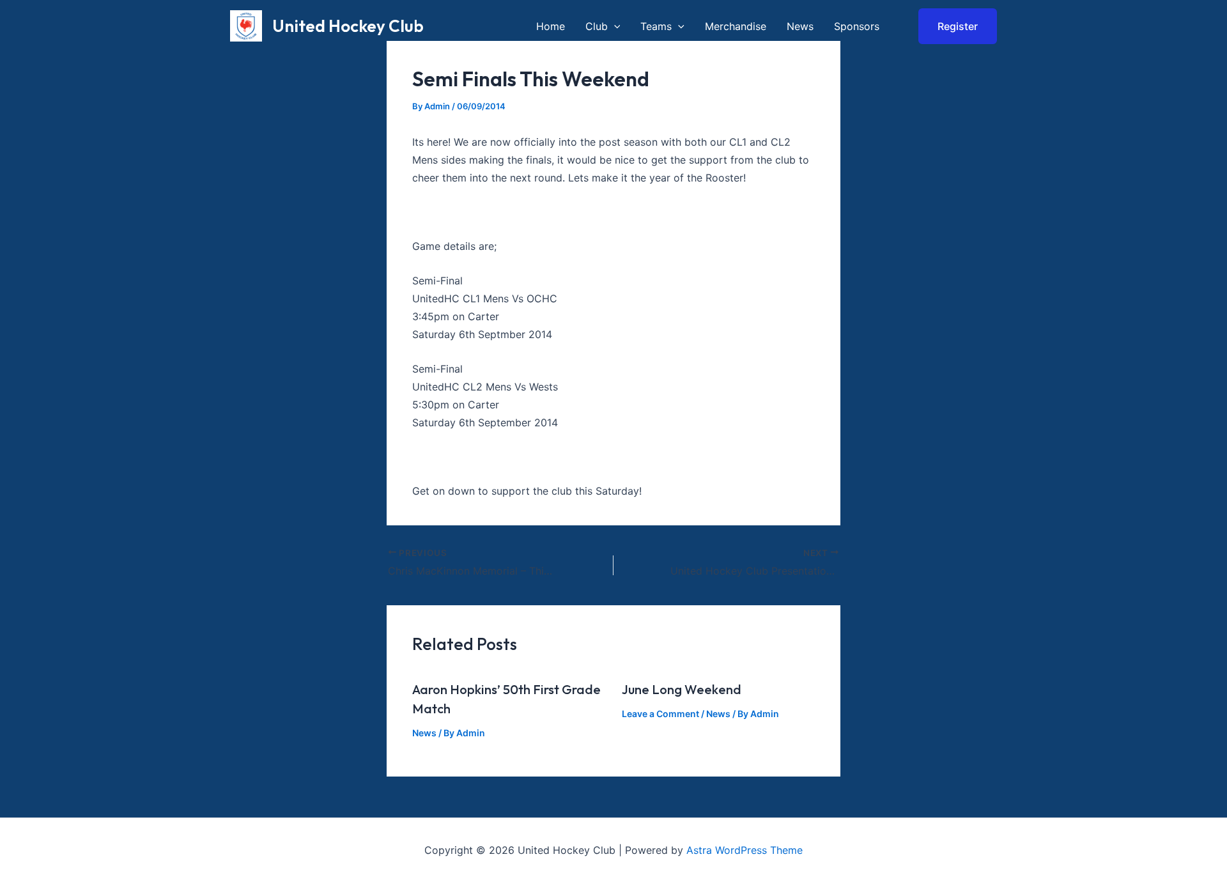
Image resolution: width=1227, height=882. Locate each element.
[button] (949, 26)
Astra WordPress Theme (744, 850)
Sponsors (856, 26)
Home (550, 26)
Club (596, 26)
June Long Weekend (681, 689)
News (800, 26)
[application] (614, 26)
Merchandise (735, 26)
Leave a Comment (660, 713)
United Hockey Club (348, 25)
